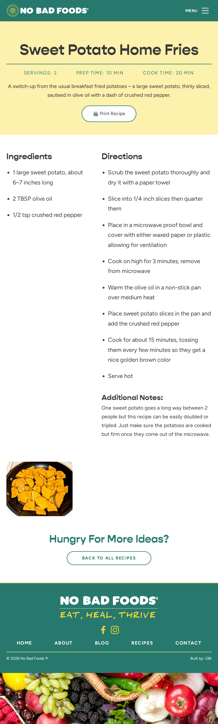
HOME (24, 643)
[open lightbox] (39, 489)
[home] (47, 10)
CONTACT (188, 643)
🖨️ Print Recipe (109, 113)
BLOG (102, 643)
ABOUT (63, 643)
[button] (197, 10)
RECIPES (142, 643)
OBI (208, 658)
